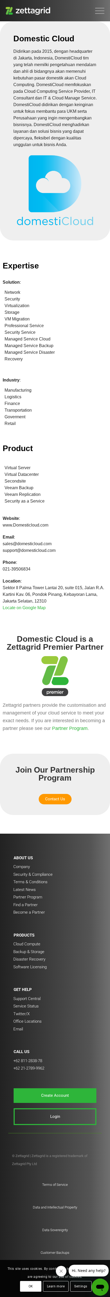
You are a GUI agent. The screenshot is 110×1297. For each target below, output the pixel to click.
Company (21, 866)
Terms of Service (55, 1185)
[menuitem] (97, 10)
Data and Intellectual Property (55, 1207)
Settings (80, 1286)
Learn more (56, 1286)
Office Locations (27, 1021)
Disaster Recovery (29, 959)
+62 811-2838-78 (27, 1060)
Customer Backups (55, 1253)
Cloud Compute (26, 944)
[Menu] (97, 10)
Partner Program (70, 728)
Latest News (24, 889)
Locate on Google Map (24, 607)
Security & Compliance (33, 874)
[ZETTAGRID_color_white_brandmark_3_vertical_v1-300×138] (45, 10)
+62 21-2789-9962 (28, 1068)
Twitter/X (21, 1013)
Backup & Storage (28, 951)
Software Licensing (30, 967)
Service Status (26, 1006)
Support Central (27, 998)
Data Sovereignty (55, 1230)
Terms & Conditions (30, 882)
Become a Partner (29, 912)
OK (31, 1286)
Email (18, 1029)
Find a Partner (25, 904)
